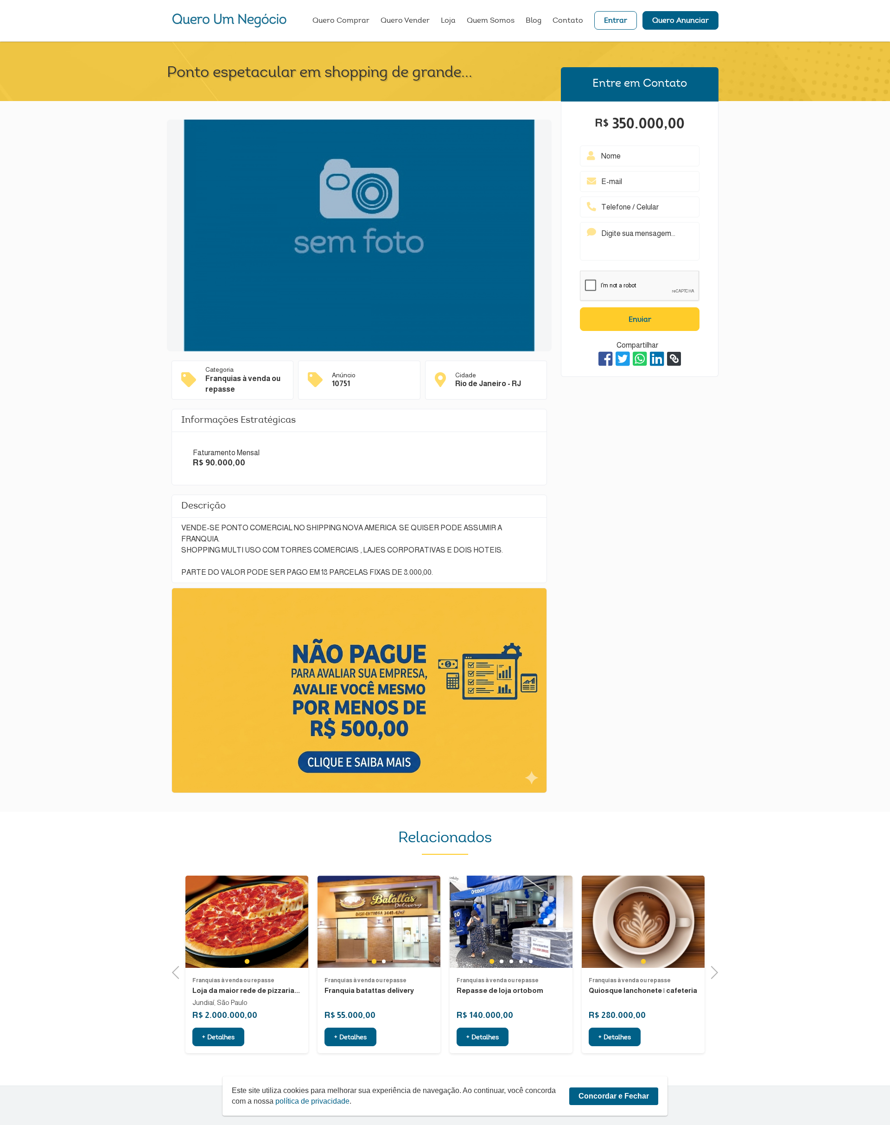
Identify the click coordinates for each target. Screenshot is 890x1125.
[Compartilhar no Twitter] (623, 358)
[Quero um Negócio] (229, 20)
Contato (568, 21)
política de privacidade (312, 1101)
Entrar (615, 21)
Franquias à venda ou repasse (233, 980)
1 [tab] (247, 961)
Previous (178, 971)
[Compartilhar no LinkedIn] (657, 358)
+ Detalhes (218, 1038)
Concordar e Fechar (613, 1096)
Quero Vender (405, 21)
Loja (448, 21)
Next (712, 971)
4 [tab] (520, 961)
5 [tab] (530, 961)
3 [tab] (511, 961)
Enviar (640, 320)
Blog (533, 21)
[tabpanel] (246, 922)
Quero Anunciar (680, 21)
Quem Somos (491, 21)
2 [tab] (384, 961)
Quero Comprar (340, 21)
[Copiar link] (674, 359)
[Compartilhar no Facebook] (605, 358)
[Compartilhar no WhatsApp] (640, 358)
